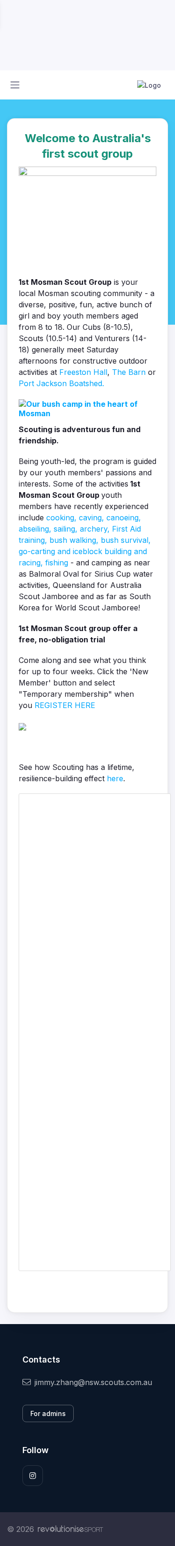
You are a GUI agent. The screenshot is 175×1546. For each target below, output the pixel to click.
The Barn (129, 372)
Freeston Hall (83, 372)
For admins (48, 1413)
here (115, 778)
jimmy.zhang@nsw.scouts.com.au (93, 1382)
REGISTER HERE (65, 705)
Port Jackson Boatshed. (61, 383)
